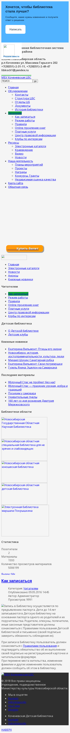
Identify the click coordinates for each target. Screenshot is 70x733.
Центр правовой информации (35, 135)
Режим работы (25, 120)
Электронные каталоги (30, 146)
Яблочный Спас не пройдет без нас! (31, 382)
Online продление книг (30, 128)
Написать (16, 29)
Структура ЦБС (25, 98)
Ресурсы (13, 142)
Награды (21, 172)
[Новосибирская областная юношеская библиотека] (24, 482)
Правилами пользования (40, 646)
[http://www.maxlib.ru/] (24, 504)
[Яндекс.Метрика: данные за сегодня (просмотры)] (8, 573)
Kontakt (13, 698)
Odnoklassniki (17, 702)
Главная (13, 87)
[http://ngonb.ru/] (24, 438)
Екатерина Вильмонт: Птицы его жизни (35, 349)
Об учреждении (18, 91)
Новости (21, 157)
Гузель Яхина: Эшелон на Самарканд (32, 367)
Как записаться (25, 117)
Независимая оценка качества (35, 179)
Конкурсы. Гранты (27, 176)
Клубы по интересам (28, 139)
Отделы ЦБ (22, 102)
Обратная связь (18, 186)
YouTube (14, 706)
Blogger (13, 709)
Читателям (15, 113)
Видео (19, 154)
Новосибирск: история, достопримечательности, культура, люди (36, 354)
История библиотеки (29, 109)
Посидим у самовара (22, 393)
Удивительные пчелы (22, 397)
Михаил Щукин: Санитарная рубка (31, 360)
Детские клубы (18, 334)
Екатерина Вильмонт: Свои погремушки (35, 364)
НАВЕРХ (6, 730)
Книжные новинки (20, 279)
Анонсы (13, 275)
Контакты (21, 94)
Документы (22, 106)
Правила (21, 124)
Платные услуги (25, 131)
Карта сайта (15, 183)
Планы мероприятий (29, 164)
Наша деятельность (20, 161)
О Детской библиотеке (23, 331)
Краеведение (24, 150)
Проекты (21, 168)
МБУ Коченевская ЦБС (16, 77)
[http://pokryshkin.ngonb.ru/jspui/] (25, 535)
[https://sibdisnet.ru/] (24, 460)
